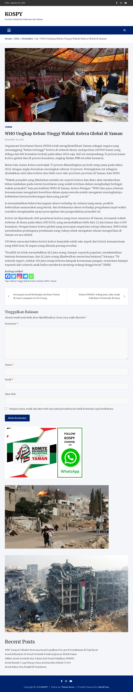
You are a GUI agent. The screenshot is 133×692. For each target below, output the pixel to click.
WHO (46, 280)
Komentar (11, 323)
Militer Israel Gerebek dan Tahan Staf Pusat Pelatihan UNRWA (39, 658)
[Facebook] (117, 3)
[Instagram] (121, 3)
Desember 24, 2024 (14, 139)
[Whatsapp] (31, 276)
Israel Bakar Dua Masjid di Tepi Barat (25, 666)
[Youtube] (125, 3)
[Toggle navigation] (9, 30)
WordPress (103, 687)
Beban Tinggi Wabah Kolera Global (26, 280)
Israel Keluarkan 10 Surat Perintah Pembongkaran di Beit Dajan (41, 654)
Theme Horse (67, 687)
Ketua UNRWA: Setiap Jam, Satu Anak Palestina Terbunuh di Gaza (99, 296)
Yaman (8, 126)
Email (9, 379)
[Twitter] (13, 276)
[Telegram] (25, 276)
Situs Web (10, 394)
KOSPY (14, 14)
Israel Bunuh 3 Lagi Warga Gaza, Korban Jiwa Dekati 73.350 (38, 662)
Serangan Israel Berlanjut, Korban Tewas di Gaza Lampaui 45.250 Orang (36, 296)
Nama (9, 364)
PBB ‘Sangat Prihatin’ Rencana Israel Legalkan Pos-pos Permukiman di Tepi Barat (51, 649)
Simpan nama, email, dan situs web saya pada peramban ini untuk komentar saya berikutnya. (61, 408)
